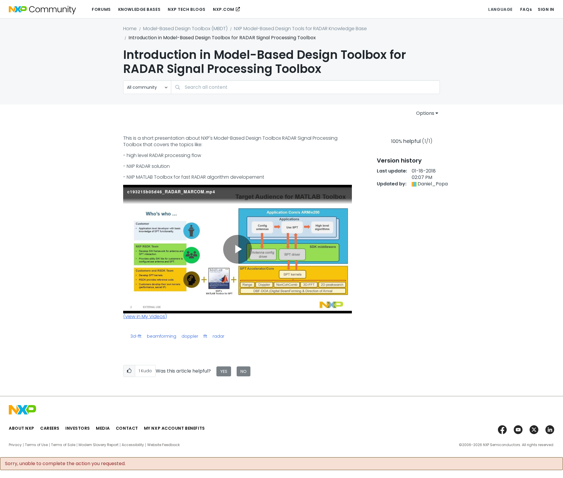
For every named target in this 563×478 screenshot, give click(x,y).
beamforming (161, 336)
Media (103, 428)
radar (218, 336)
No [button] (243, 371)
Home (130, 28)
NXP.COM (223, 9)
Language (500, 9)
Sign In (546, 9)
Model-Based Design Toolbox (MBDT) (185, 28)
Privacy (15, 445)
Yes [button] (223, 371)
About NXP (21, 428)
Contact (127, 428)
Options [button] (425, 113)
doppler (190, 336)
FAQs (526, 9)
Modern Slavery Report (98, 445)
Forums (101, 9)
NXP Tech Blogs (187, 9)
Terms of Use (36, 445)
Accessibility (133, 445)
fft (205, 336)
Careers (50, 428)
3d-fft (136, 336)
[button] (129, 371)
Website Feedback (163, 445)
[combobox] (305, 87)
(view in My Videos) (145, 316)
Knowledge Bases (139, 9)
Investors (77, 428)
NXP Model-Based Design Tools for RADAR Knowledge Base (300, 28)
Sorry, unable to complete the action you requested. (65, 463)
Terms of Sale (63, 445)
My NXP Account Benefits (174, 428)
